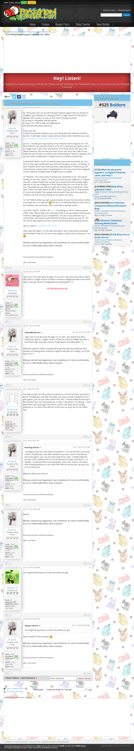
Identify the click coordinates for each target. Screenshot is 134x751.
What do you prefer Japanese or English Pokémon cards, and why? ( (110, 172)
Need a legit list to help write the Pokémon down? (44, 138)
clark (105, 180)
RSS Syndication (63, 742)
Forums (45, 24)
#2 (90, 272)
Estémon (107, 242)
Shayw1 (53, 210)
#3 (90, 326)
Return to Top (34, 742)
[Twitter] (14, 98)
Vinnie (11, 290)
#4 (90, 389)
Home (33, 24)
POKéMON (22, 32)
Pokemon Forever (10, 32)
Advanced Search (124, 10)
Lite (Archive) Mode (48, 742)
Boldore (117, 105)
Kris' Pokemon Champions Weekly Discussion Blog (110, 205)
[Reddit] (24, 98)
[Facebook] (19, 98)
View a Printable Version (15, 689)
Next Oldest (12, 678)
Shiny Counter (83, 24)
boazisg (11, 409)
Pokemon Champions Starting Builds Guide (108, 222)
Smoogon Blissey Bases (47, 226)
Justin (106, 213)
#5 (90, 441)
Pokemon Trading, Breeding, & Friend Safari (111, 193)
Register (31, 2)
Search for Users (109, 10)
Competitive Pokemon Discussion (112, 211)
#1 (90, 108)
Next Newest (28, 678)
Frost (11, 128)
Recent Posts (62, 24)
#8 (90, 619)
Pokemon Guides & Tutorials (37, 32)
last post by (99, 180)
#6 (90, 509)
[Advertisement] (67, 54)
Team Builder (103, 24)
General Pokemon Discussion (111, 178)
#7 (90, 567)
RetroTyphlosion (110, 196)
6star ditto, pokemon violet (109, 188)
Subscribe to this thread (15, 691)
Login (23, 2)
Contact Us (9, 742)
